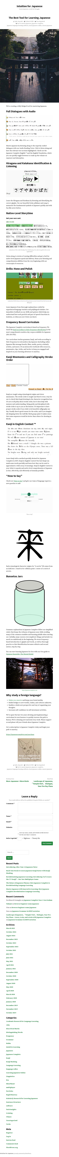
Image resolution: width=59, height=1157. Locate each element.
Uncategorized (40, 21)
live (7, 1080)
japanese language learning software (17, 25)
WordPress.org (12, 1148)
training (9, 1113)
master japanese (47, 25)
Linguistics (10, 1076)
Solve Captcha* (11, 838)
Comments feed (12, 1144)
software (9, 1106)
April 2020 (10, 991)
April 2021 (10, 965)
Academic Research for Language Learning (22, 1021)
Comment (10, 804)
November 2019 (12, 1009)
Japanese (9, 1051)
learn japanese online (35, 25)
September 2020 (12, 980)
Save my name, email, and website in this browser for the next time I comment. (34, 834)
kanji (8, 1058)
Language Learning (13, 1065)
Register (9, 1133)
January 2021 (11, 969)
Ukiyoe (8, 1117)
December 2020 (12, 972)
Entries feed (10, 1140)
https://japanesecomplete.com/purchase (20, 735)
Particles (9, 1091)
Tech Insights (11, 1109)
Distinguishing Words (14, 1032)
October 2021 (11, 950)
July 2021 (9, 954)
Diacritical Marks (13, 1029)
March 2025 (10, 928)
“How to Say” (18, 481)
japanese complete (37, 23)
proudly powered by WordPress (22, 1153)
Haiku (8, 1043)
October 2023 (11, 943)
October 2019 (11, 1013)
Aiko (8, 1025)
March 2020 (10, 994)
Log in (8, 1136)
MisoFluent (10, 1084)
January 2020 (11, 1002)
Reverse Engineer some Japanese (26, 904)
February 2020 (11, 998)
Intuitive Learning (13, 1047)
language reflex (12, 1069)
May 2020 (9, 987)
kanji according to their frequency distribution (29, 330)
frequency (10, 1036)
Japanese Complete (13, 1054)
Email (9, 822)
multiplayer (10, 1087)
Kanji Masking (11, 1062)
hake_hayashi (19, 21)
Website (9, 827)
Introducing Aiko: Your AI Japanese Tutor (21, 867)
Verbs (8, 1124)
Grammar (10, 1040)
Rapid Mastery (11, 1095)
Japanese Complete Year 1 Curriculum (38, 900)
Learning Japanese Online (15, 1073)
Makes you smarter (15, 700)
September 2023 (12, 947)
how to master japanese (24, 23)
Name (8, 816)
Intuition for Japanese (29, 6)
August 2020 (10, 983)
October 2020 (11, 976)
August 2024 (10, 936)
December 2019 (12, 1005)
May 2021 (9, 961)
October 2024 (11, 932)
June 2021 (9, 958)
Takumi (9, 904)
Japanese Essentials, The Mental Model (19, 654)
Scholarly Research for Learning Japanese (22, 1098)
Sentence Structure (13, 1102)
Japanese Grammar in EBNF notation (26, 911)
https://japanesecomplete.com (29, 690)
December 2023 (12, 939)
